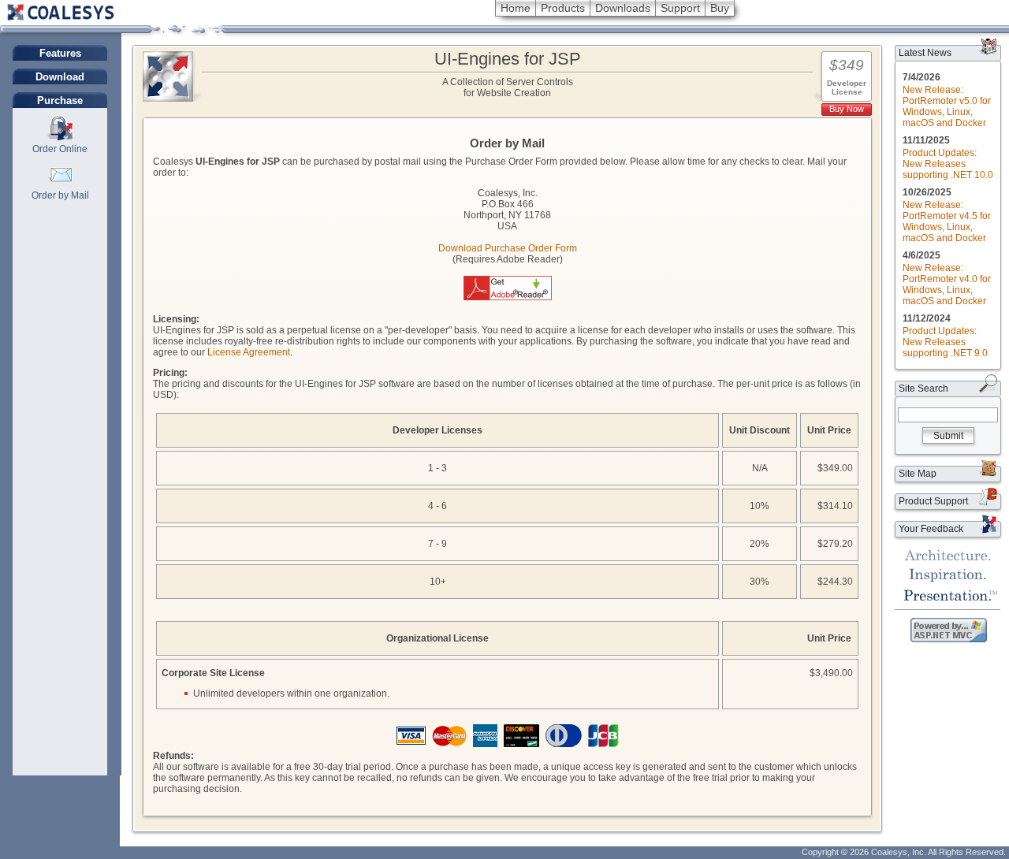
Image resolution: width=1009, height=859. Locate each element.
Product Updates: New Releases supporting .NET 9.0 (945, 342)
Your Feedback (931, 528)
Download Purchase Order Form (507, 248)
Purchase (60, 100)
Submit (948, 435)
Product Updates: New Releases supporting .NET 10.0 (948, 163)
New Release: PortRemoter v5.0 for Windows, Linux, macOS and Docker (947, 106)
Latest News (925, 52)
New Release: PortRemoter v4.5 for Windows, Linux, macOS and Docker (947, 221)
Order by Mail (60, 195)
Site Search (923, 388)
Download (59, 77)
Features (60, 53)
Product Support (933, 501)
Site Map (917, 473)
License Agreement (248, 352)
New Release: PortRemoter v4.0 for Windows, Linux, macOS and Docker (947, 284)
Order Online (59, 148)
